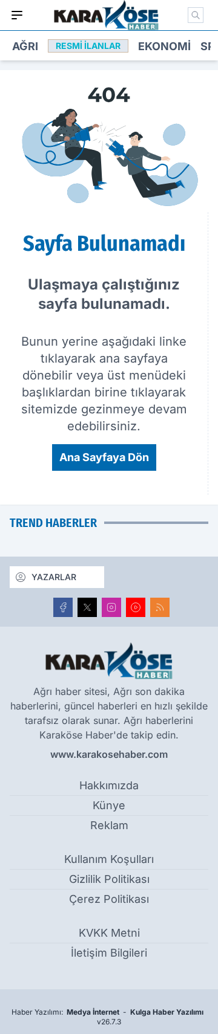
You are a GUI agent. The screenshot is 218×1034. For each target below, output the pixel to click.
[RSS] (160, 607)
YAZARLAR (53, 577)
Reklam (109, 825)
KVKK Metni (109, 932)
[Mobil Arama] (195, 15)
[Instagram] (111, 607)
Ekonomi (164, 46)
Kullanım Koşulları (109, 859)
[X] (87, 607)
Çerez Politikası (109, 899)
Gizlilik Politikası (109, 879)
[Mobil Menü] (17, 15)
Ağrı (25, 46)
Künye (109, 805)
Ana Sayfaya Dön (104, 457)
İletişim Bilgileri (109, 952)
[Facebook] (63, 607)
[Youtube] (135, 607)
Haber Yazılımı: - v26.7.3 (107, 1016)
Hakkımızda (109, 785)
